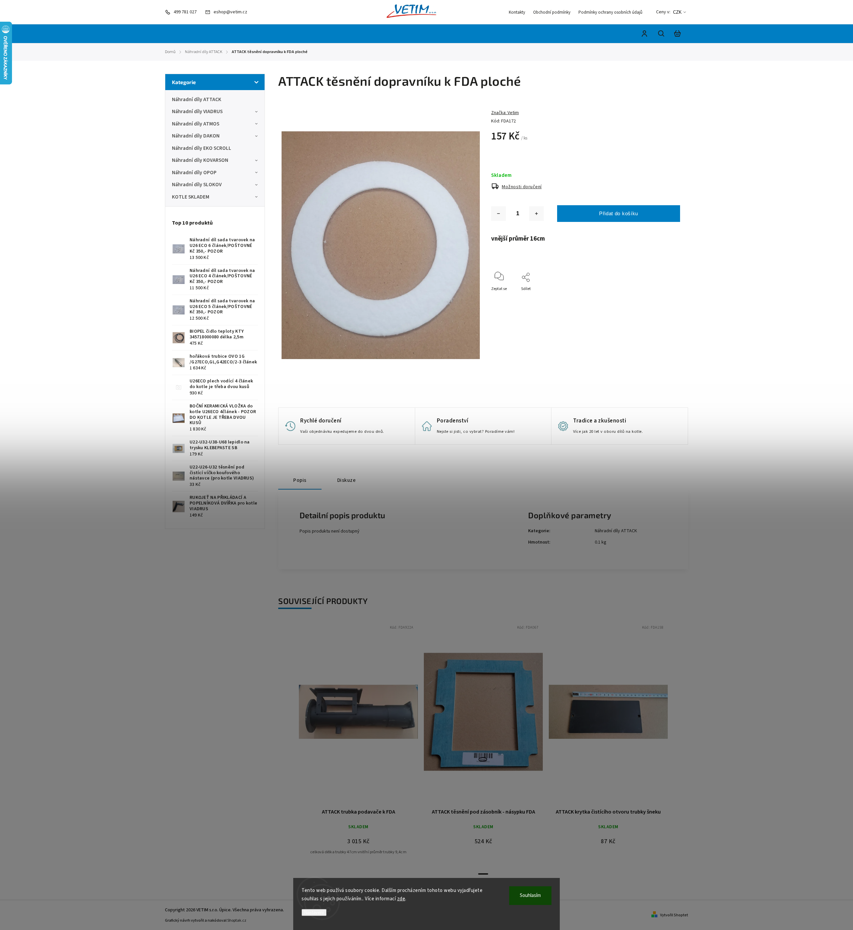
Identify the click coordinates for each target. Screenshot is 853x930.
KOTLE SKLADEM (190, 197)
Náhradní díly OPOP (194, 172)
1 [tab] (483, 874)
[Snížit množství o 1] (498, 213)
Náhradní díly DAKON (196, 135)
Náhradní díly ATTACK (196, 99)
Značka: (505, 112)
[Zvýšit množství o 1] (536, 213)
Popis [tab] (300, 480)
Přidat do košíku (618, 213)
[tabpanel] (358, 745)
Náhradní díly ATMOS (195, 123)
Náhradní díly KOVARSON (200, 160)
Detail (374, 715)
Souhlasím (530, 895)
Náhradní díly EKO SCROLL (201, 148)
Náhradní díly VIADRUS (197, 111)
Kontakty (517, 12)
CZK (677, 12)
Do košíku (342, 715)
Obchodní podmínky (551, 12)
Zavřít (659, 298)
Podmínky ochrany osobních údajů (610, 12)
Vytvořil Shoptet (674, 915)
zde (401, 898)
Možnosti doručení (522, 187)
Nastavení (314, 912)
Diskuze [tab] (346, 480)
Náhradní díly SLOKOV (197, 184)
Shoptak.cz (236, 920)
